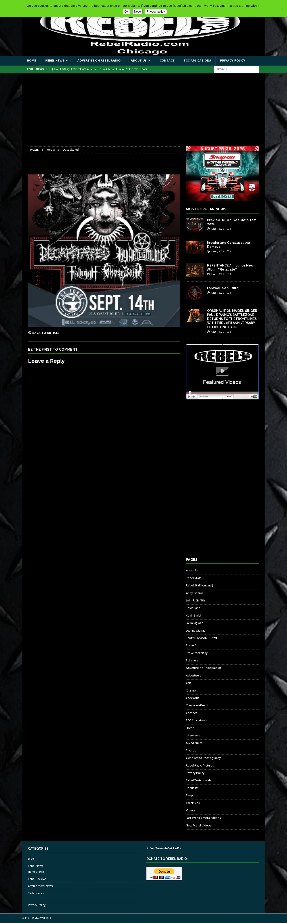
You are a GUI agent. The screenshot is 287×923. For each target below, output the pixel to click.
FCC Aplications (197, 60)
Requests (192, 788)
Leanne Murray (195, 630)
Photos (191, 750)
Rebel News (54, 60)
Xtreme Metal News (40, 886)
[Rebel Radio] (143, 53)
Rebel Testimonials (198, 780)
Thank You (193, 803)
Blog (31, 859)
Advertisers (193, 675)
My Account (194, 743)
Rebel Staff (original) (199, 585)
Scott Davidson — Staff (201, 638)
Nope (137, 11)
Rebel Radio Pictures (200, 765)
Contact (167, 60)
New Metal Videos (198, 825)
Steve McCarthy (197, 653)
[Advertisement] (143, 112)
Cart (188, 683)
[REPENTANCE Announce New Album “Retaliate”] (195, 270)
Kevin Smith (194, 615)
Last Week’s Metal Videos (203, 818)
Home (31, 60)
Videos (190, 810)
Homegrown (36, 872)
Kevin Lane (193, 608)
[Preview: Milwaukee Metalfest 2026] (195, 224)
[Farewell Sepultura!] (195, 293)
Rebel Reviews (37, 879)
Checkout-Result (197, 705)
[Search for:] (236, 69)
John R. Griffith (195, 600)
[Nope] (281, 9)
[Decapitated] (104, 323)
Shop (189, 795)
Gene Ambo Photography (203, 758)
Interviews (193, 735)
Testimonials (36, 893)
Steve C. (191, 645)
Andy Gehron (195, 593)
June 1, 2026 (217, 229)
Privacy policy (156, 11)
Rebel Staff (193, 578)
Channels (192, 690)
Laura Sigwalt (195, 623)
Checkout (192, 698)
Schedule (192, 660)
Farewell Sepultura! (223, 288)
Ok (126, 11)
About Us (139, 60)
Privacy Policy (232, 60)
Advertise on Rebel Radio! (99, 60)
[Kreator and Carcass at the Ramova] (195, 247)
